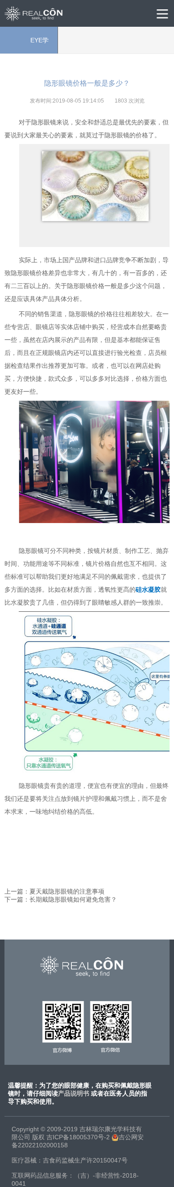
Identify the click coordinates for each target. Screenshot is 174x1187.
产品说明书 (73, 1093)
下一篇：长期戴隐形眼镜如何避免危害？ (60, 899)
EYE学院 (29, 45)
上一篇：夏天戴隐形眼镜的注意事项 (54, 891)
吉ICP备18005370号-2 (78, 1137)
